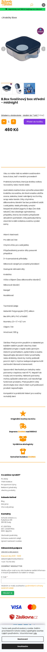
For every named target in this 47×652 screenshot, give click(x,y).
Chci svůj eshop (7, 507)
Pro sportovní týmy (8, 485)
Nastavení (23, 639)
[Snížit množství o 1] (4, 121)
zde (35, 633)
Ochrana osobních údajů (11, 538)
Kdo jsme (4, 504)
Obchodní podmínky (9, 535)
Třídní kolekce (6, 482)
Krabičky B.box (10, 17)
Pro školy (4, 479)
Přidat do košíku (35, 121)
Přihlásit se (7, 593)
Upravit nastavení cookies (11, 541)
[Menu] (43, 5)
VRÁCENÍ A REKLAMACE (9, 552)
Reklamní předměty (9, 487)
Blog (2, 501)
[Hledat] (31, 5)
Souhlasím (22, 646)
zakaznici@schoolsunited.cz (12, 559)
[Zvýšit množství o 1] (13, 121)
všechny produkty (8, 490)
